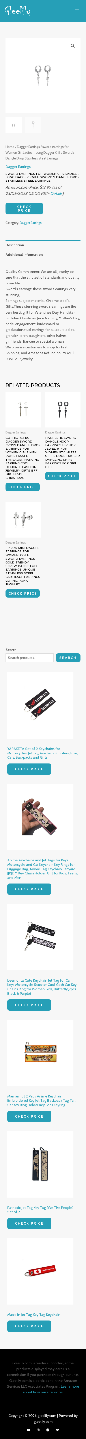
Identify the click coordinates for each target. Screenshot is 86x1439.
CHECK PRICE (24, 208)
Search (68, 657)
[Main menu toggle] (77, 11)
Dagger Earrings (28, 147)
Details (56, 193)
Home (10, 147)
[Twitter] (57, 1429)
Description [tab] (15, 245)
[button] (73, 46)
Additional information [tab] (24, 254)
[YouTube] (28, 1429)
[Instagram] (38, 1429)
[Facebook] (47, 1429)
